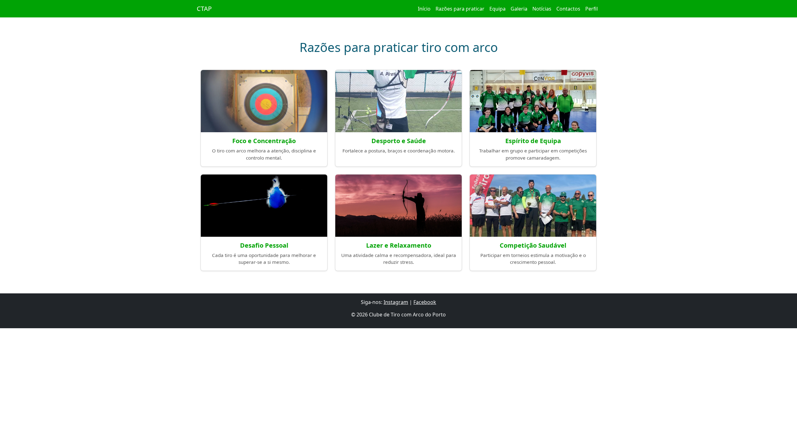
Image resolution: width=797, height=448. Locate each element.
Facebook (424, 302)
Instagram (396, 302)
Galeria (519, 8)
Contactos (568, 8)
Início (424, 8)
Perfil (591, 8)
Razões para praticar (460, 8)
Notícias (541, 8)
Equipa (497, 8)
